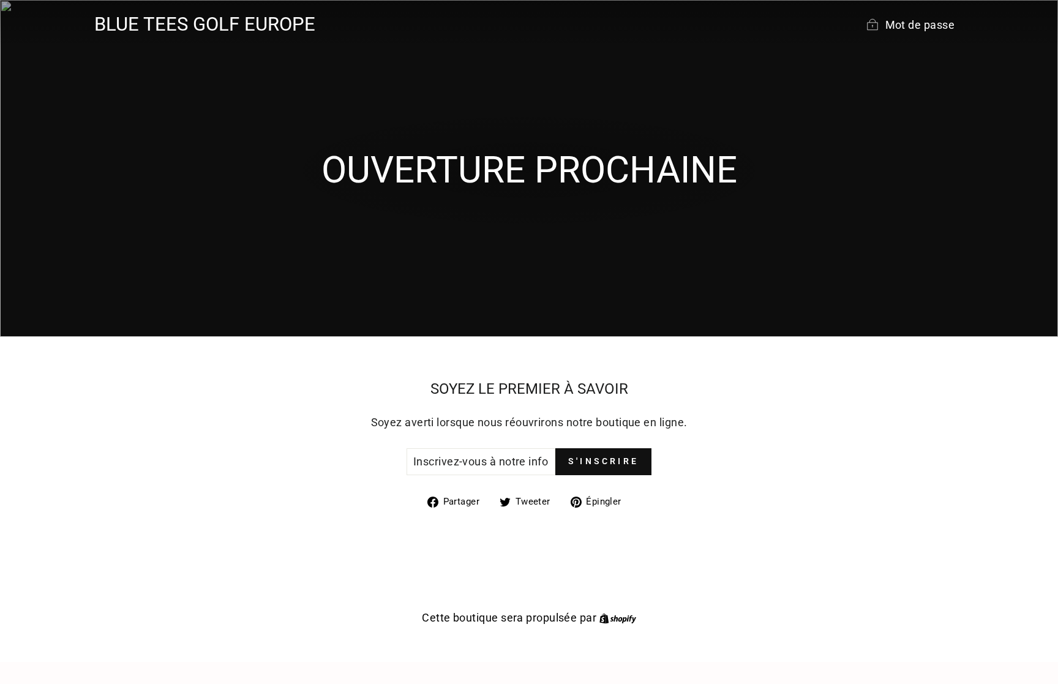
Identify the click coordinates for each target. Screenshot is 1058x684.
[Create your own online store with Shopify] (617, 617)
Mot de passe (920, 24)
